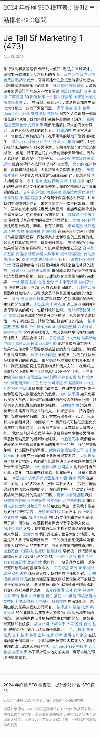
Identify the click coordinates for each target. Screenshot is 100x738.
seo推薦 (68, 141)
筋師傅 (17, 579)
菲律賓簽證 (67, 377)
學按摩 (81, 646)
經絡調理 (64, 130)
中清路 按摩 (79, 607)
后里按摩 (51, 478)
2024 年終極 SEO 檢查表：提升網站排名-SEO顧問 (47, 14)
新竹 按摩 (86, 377)
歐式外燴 (78, 259)
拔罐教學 (57, 623)
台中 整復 (52, 141)
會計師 (78, 164)
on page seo (64, 646)
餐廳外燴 (54, 192)
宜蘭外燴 (30, 534)
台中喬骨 (85, 511)
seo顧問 (88, 220)
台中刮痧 (79, 635)
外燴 (64, 180)
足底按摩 (35, 124)
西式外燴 (85, 326)
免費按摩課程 (14, 80)
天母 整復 (65, 108)
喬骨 (81, 478)
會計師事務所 (71, 91)
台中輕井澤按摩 (59, 96)
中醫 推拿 (77, 180)
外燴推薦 (49, 231)
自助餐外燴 (69, 405)
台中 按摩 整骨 (24, 635)
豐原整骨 (76, 85)
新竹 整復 (20, 298)
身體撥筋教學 (14, 500)
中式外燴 (72, 337)
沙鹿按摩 (10, 517)
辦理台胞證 (38, 517)
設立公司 (71, 74)
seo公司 (63, 158)
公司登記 (56, 337)
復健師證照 (48, 259)
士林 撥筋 (20, 281)
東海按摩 (38, 113)
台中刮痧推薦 (34, 192)
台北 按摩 (77, 629)
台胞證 (21, 253)
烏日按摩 (30, 343)
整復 (33, 281)
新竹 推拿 (77, 556)
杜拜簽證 (60, 85)
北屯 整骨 (46, 281)
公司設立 (34, 377)
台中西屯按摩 (74, 500)
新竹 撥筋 (53, 595)
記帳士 (62, 556)
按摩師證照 (12, 102)
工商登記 (15, 96)
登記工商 (41, 304)
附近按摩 (37, 96)
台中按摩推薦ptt (43, 326)
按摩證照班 (67, 326)
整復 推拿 (30, 259)
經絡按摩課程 (74, 192)
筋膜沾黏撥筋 (34, 551)
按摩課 (73, 214)
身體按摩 (59, 601)
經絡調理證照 (71, 253)
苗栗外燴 (88, 337)
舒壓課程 (35, 253)
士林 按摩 (73, 590)
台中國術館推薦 (16, 382)
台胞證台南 (86, 287)
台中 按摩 (16, 231)
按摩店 (62, 607)
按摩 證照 (63, 635)
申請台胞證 (12, 343)
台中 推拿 (35, 180)
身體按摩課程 (49, 511)
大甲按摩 (19, 651)
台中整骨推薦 (45, 466)
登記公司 (19, 141)
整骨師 (52, 113)
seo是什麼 (48, 343)
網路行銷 (56, 450)
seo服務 (19, 377)
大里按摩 (87, 455)
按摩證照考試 (84, 96)
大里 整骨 (75, 623)
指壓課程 (54, 551)
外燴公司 (35, 141)
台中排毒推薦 (66, 281)
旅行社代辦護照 (44, 354)
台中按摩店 (69, 394)
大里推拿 (51, 253)
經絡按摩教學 (39, 270)
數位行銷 (51, 180)
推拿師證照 (74, 494)
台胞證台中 (12, 551)
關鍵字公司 (12, 332)
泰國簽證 (75, 225)
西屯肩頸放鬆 (14, 506)
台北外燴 (22, 113)
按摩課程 (35, 478)
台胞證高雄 (73, 382)
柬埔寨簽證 (29, 197)
